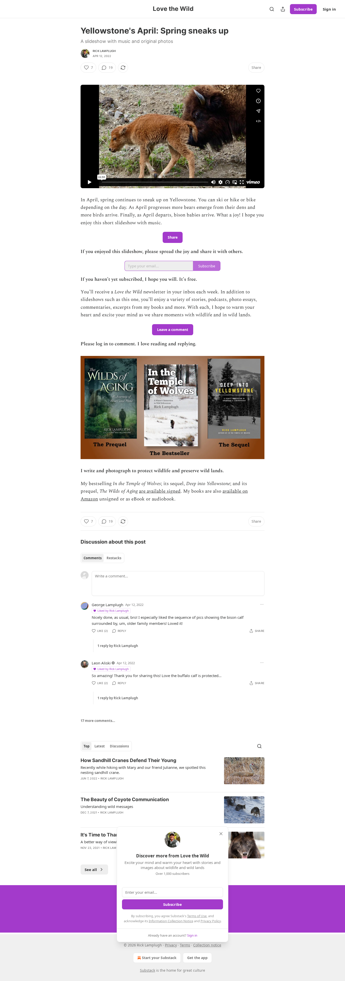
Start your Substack (159, 957)
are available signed (160, 491)
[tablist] (102, 558)
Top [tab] (86, 746)
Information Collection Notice (171, 921)
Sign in (329, 9)
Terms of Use (197, 916)
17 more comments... (98, 720)
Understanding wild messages (107, 806)
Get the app (197, 957)
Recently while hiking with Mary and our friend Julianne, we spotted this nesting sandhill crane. (143, 770)
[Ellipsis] (262, 604)
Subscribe (303, 9)
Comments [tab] (93, 558)
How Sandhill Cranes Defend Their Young (128, 760)
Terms (185, 945)
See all (91, 869)
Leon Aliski (101, 662)
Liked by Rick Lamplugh (113, 610)
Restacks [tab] (114, 558)
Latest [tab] (99, 746)
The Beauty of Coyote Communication (125, 799)
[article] (172, 772)
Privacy (171, 945)
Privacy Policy (211, 921)
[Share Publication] (283, 9)
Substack (147, 970)
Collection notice (207, 945)
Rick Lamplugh (104, 51)
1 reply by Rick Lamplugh (117, 645)
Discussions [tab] (119, 746)
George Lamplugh (107, 604)
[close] (221, 834)
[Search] (272, 9)
